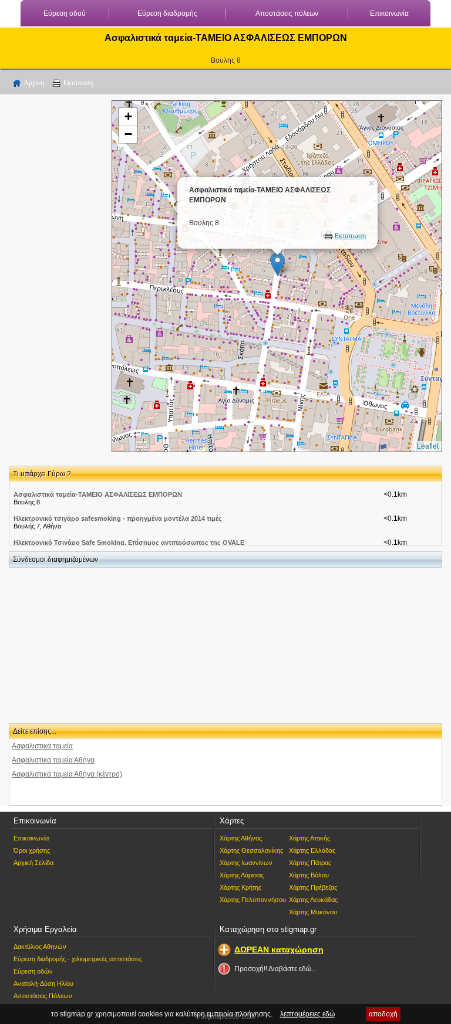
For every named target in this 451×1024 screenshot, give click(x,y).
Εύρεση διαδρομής (167, 13)
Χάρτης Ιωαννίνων (246, 862)
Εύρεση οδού (64, 13)
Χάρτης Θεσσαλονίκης (251, 850)
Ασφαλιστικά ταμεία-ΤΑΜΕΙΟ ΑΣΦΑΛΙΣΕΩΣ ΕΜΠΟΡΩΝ (98, 494)
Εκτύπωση (78, 83)
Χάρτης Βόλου (309, 875)
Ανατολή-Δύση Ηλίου (43, 983)
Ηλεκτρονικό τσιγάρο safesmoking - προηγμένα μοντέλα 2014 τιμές (118, 518)
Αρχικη (33, 83)
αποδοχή (383, 1014)
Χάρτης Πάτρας (310, 862)
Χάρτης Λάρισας (242, 875)
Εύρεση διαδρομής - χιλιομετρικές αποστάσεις (78, 958)
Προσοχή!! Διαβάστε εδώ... (275, 969)
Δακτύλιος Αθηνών (40, 946)
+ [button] (128, 116)
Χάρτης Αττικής (309, 838)
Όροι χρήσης (32, 850)
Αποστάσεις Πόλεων (43, 995)
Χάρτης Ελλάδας (312, 850)
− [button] (128, 134)
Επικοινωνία (389, 13)
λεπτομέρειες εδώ (307, 1014)
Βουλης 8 (226, 60)
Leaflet (428, 446)
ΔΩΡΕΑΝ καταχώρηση (279, 949)
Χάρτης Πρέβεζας (313, 887)
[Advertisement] (56, 276)
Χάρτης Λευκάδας (313, 899)
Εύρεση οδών (33, 971)
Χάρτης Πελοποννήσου (253, 899)
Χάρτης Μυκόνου (313, 912)
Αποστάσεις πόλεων (286, 13)
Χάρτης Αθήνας (241, 838)
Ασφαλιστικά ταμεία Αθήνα (53, 760)
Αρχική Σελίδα (33, 862)
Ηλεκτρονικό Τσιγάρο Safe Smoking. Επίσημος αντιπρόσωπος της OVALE (129, 542)
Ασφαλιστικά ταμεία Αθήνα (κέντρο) (67, 774)
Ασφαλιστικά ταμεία (42, 746)
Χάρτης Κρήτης (240, 887)
